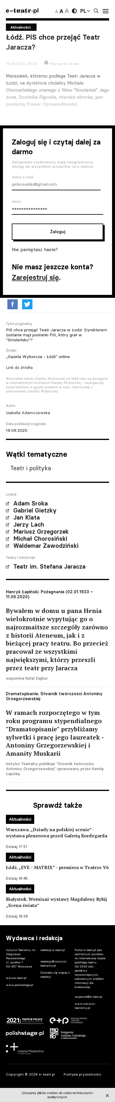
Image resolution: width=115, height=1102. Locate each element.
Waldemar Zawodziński (45, 545)
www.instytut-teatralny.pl (85, 1006)
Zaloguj (57, 231)
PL (83, 11)
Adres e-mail (22, 177)
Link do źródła (19, 367)
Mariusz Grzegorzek (41, 531)
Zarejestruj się (35, 277)
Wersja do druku (64, 63)
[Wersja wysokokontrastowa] (74, 11)
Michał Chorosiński (40, 538)
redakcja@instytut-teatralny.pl (54, 963)
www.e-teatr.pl (16, 978)
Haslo (16, 201)
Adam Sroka (30, 503)
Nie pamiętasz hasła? (35, 249)
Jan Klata (26, 517)
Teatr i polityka (30, 468)
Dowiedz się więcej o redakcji (55, 975)
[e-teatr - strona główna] (22, 11)
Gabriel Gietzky (35, 510)
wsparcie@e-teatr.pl (88, 997)
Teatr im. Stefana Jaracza (49, 566)
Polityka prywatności (82, 1074)
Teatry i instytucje (20, 557)
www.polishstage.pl (19, 985)
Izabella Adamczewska (28, 412)
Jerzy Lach (28, 524)
